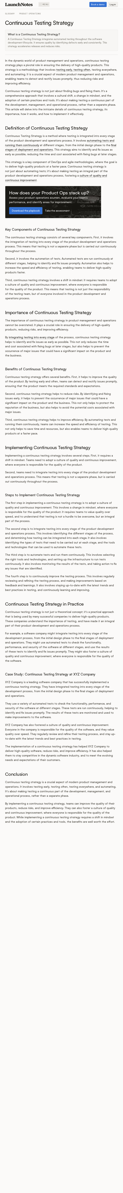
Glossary (10, 14)
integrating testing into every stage (31, 337)
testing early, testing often (73, 69)
